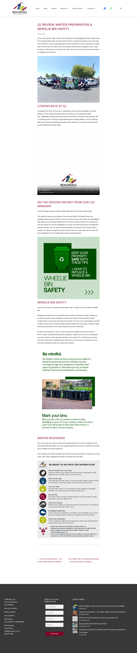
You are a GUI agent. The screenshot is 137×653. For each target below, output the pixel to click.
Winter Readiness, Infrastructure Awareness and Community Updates (102, 606)
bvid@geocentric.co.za (11, 631)
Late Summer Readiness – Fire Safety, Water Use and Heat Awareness (102, 612)
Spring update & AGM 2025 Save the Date (93, 624)
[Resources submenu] (68, 8)
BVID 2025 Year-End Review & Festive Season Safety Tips (98, 618)
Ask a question (9, 615)
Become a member (10, 608)
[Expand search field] (120, 8)
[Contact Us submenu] (95, 8)
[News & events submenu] (82, 8)
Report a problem (10, 612)
